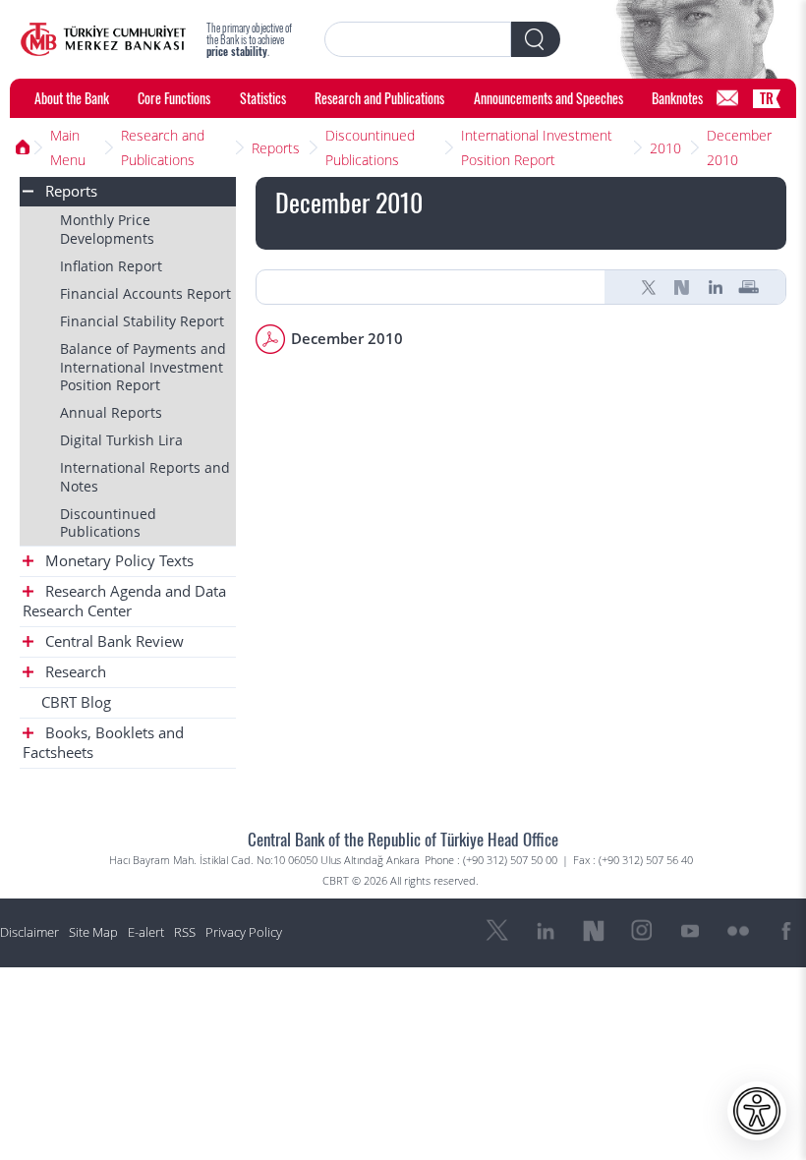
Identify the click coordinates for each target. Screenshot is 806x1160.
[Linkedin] (715, 287)
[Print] (749, 287)
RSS (185, 932)
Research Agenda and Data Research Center (124, 601)
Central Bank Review (112, 641)
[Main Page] (103, 39)
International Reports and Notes (145, 476)
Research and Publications (379, 97)
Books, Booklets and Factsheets (103, 743)
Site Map (93, 932)
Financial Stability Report (142, 321)
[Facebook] (786, 931)
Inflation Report (111, 266)
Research (73, 672)
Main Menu (68, 147)
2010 (665, 148)
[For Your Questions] (727, 98)
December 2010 (739, 147)
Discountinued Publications (370, 147)
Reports (276, 148)
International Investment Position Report (536, 147)
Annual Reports (111, 412)
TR (767, 97)
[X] (649, 287)
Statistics (263, 97)
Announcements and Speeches (548, 97)
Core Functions (174, 97)
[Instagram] (642, 931)
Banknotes (677, 97)
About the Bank (71, 97)
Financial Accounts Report (145, 293)
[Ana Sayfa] (22, 147)
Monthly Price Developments (107, 228)
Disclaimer (29, 932)
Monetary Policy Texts (117, 561)
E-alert (146, 932)
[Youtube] (690, 931)
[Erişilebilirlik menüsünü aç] (756, 1110)
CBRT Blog (76, 702)
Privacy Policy (243, 932)
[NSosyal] (682, 287)
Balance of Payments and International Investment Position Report (143, 366)
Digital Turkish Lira (121, 440)
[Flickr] (738, 931)
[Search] (535, 39)
